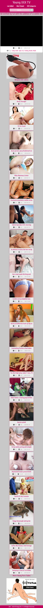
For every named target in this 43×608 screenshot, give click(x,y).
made (34, 50)
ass (23, 50)
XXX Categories (31, 6)
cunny (13, 50)
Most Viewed (20, 6)
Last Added (10, 6)
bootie (30, 50)
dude (16, 50)
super (20, 50)
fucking (26, 50)
